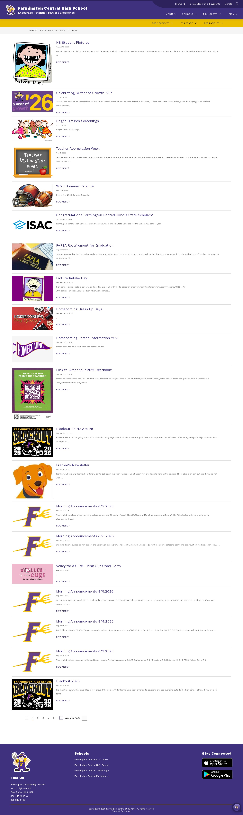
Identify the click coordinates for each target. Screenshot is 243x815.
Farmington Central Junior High (91, 770)
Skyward (180, 4)
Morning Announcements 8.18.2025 (85, 536)
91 (54, 718)
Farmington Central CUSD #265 (91, 759)
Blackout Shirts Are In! (74, 429)
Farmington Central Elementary (91, 776)
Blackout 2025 (68, 681)
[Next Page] (61, 718)
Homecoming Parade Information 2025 (87, 338)
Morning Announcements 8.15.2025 (84, 591)
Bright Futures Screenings (77, 121)
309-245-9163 (18, 800)
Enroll (228, 4)
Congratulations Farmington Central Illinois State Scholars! (104, 215)
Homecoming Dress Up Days (79, 309)
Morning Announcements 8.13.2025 (84, 651)
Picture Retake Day (71, 278)
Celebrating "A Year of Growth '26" (84, 93)
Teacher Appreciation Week (78, 149)
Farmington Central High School (47, 30)
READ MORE (62, 62)
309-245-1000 (18, 796)
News (75, 30)
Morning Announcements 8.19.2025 (84, 506)
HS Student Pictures (72, 42)
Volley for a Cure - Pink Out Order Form (88, 566)
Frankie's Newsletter (73, 465)
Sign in (233, 14)
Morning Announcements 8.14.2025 (84, 621)
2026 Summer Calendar (75, 186)
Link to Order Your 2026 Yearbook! (84, 370)
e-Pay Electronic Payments (205, 4)
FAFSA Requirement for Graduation (84, 245)
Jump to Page (72, 718)
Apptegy (127, 811)
